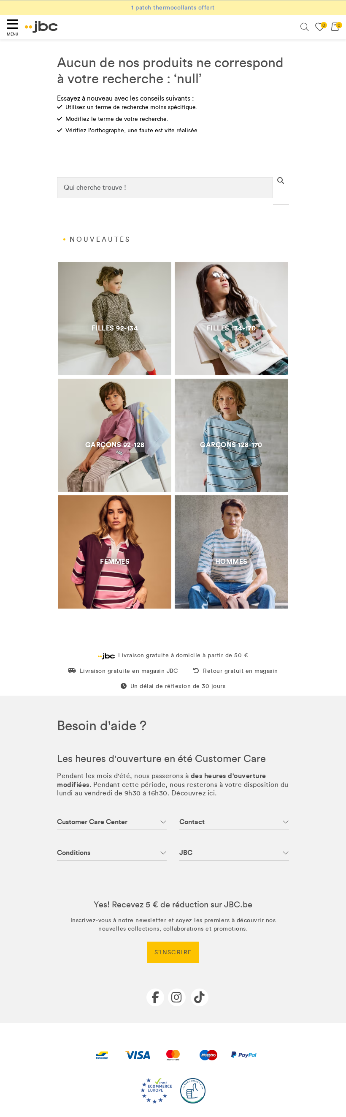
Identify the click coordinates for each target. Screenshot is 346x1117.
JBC (185, 853)
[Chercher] (304, 27)
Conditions (73, 853)
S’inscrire (173, 952)
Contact (192, 822)
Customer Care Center (92, 822)
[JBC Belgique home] (41, 27)
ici (211, 793)
